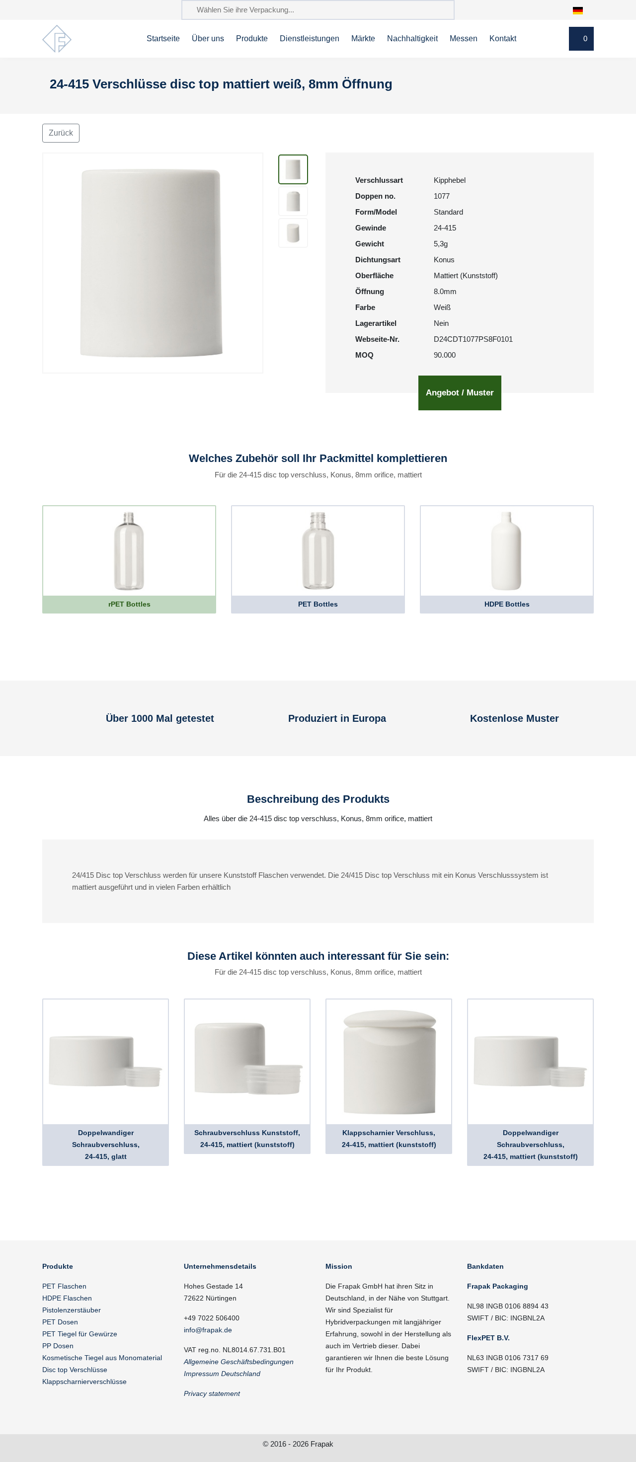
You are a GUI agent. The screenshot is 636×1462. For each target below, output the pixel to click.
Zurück (61, 133)
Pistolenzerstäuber (71, 1310)
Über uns (208, 38)
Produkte (252, 38)
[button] (583, 9)
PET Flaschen (64, 1286)
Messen (463, 38)
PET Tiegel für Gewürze (79, 1334)
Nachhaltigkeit (412, 38)
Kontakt (502, 38)
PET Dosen (60, 1322)
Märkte (363, 38)
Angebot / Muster (460, 392)
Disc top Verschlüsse (74, 1370)
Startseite (163, 38)
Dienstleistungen (309, 38)
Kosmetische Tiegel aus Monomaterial (102, 1358)
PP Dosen (58, 1346)
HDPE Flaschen (67, 1298)
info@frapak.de (208, 1330)
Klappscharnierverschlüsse (84, 1381)
